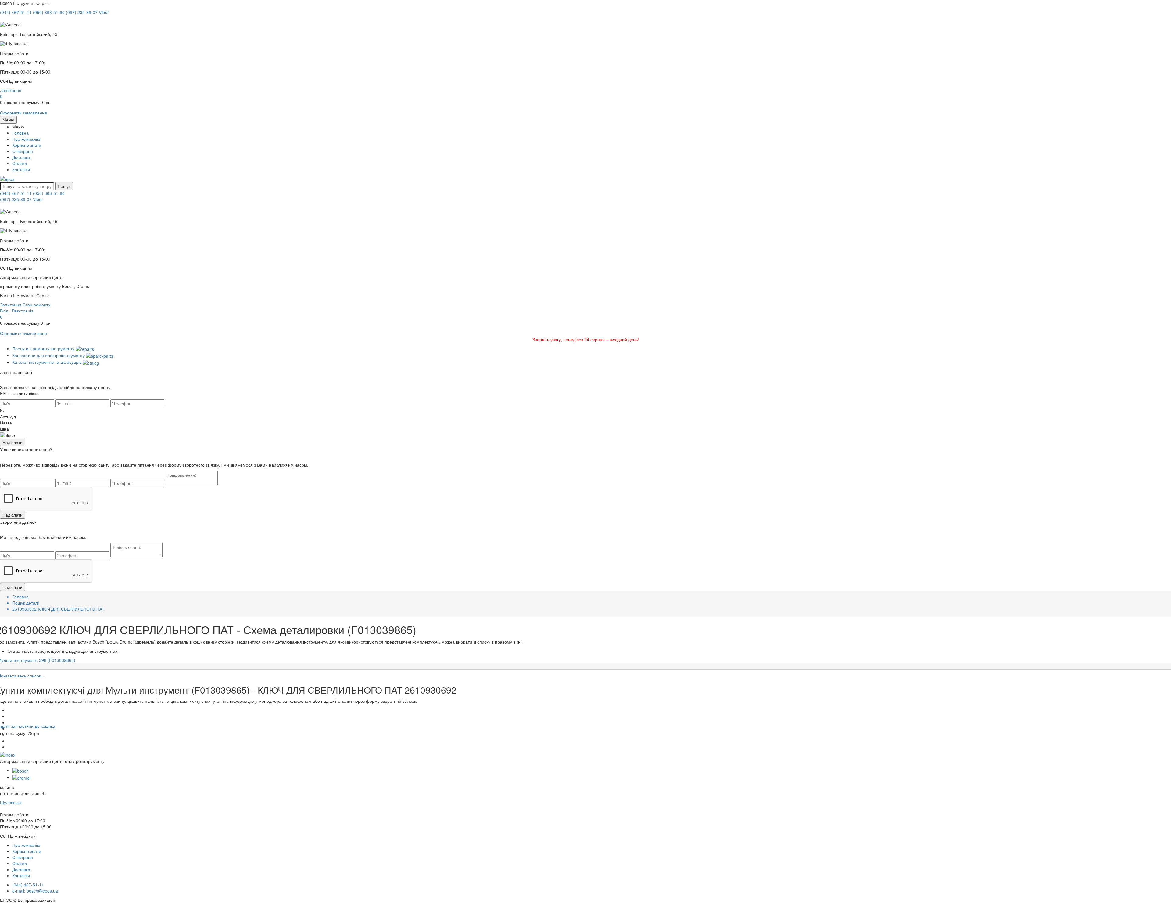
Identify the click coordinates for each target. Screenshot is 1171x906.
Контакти (21, 169)
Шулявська (11, 802)
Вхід (4, 311)
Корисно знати (26, 145)
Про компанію (26, 139)
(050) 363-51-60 (49, 193)
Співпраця (22, 151)
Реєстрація (23, 311)
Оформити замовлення (23, 113)
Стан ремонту (36, 304)
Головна (20, 133)
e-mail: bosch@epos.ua (35, 891)
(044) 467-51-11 (16, 193)
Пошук (64, 186)
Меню (8, 120)
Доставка (21, 157)
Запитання (10, 90)
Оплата (19, 163)
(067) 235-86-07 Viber (21, 199)
